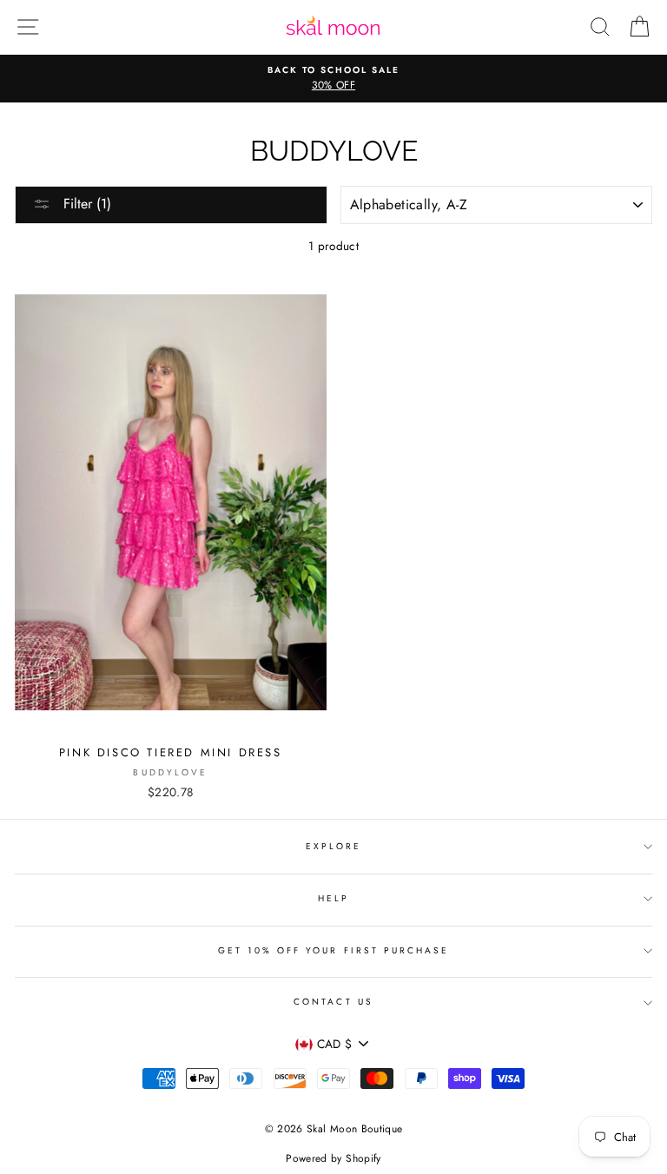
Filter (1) (85, 204)
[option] (333, 79)
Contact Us (333, 1001)
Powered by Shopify (333, 1158)
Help (333, 898)
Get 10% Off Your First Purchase (334, 950)
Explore (333, 846)
